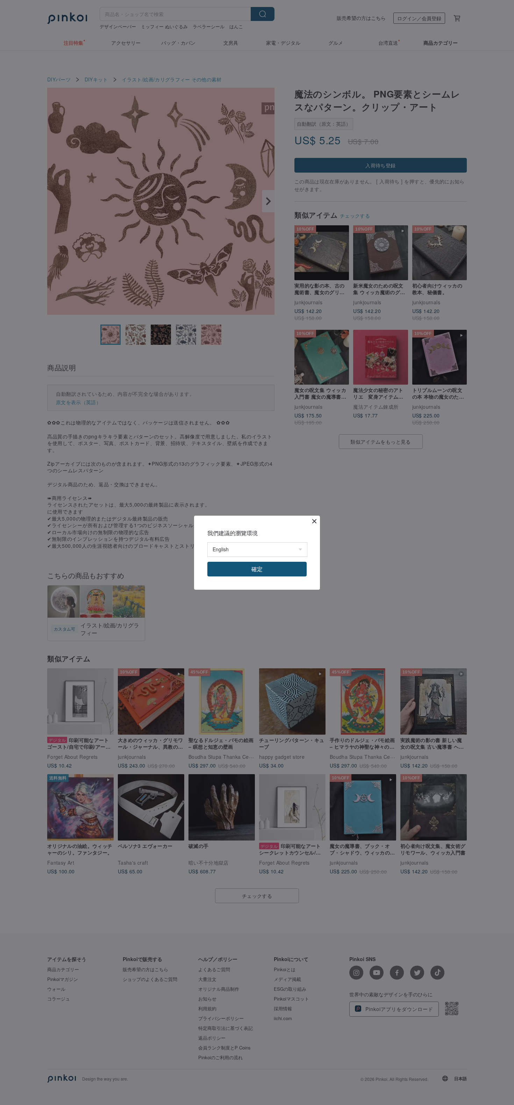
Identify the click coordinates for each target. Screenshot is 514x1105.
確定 (257, 569)
